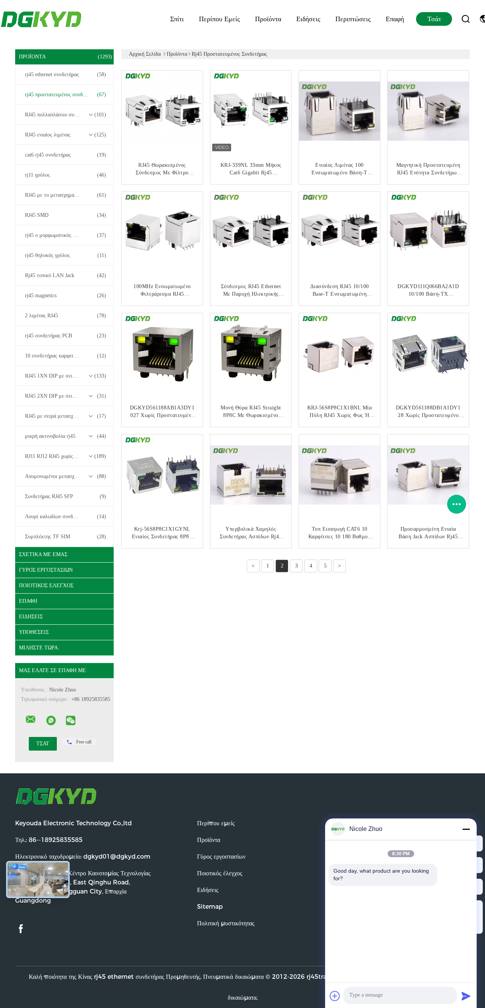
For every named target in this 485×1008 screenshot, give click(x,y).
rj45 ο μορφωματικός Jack (65, 235)
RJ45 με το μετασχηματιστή (65, 195)
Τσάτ (434, 19)
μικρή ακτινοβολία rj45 (65, 436)
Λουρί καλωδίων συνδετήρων (65, 516)
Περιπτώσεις (353, 19)
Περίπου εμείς (219, 19)
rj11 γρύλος (65, 175)
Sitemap (210, 906)
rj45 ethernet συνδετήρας (65, 74)
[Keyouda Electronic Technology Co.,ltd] (30, 719)
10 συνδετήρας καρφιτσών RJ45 (65, 356)
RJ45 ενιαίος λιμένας (65, 135)
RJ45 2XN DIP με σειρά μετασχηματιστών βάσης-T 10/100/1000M (66, 396)
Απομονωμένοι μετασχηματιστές (65, 476)
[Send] (466, 996)
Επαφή (395, 19)
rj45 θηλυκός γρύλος (65, 255)
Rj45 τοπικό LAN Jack (65, 275)
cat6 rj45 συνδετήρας (65, 155)
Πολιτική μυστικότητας (225, 923)
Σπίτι (177, 19)
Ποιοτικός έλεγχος (46, 585)
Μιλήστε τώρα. (39, 648)
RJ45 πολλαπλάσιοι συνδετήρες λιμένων (66, 115)
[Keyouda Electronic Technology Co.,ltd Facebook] (21, 928)
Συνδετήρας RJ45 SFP (65, 496)
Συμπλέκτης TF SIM (65, 536)
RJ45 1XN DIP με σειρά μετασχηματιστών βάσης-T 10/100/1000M (66, 376)
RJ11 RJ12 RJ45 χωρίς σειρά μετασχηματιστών (66, 456)
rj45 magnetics (65, 295)
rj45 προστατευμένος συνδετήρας (65, 94)
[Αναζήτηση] (465, 19)
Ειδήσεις (308, 19)
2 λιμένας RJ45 (65, 315)
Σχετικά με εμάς (43, 554)
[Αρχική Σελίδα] (41, 19)
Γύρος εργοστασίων (46, 570)
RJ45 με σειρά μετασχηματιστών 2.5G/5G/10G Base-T (66, 416)
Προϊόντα (268, 19)
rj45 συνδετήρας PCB (65, 336)
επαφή (28, 601)
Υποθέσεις (34, 632)
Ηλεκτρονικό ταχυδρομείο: (82, 856)
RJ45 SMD (65, 215)
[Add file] (335, 996)
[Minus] (466, 829)
